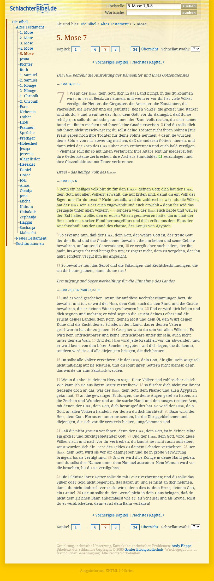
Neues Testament (31, 238)
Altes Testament (30, 27)
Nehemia (28, 112)
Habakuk (28, 212)
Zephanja (28, 217)
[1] (160, 156)
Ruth (24, 70)
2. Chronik (29, 101)
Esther (25, 117)
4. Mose (26, 48)
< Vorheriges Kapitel (110, 62)
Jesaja (25, 149)
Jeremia (27, 154)
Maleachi (28, 233)
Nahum (26, 207)
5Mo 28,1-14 (70, 290)
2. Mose (26, 38)
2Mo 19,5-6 (69, 181)
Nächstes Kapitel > (148, 62)
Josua (24, 59)
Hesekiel (27, 164)
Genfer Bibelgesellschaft (143, 549)
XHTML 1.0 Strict (119, 571)
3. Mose (26, 43)
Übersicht (149, 49)
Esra (24, 106)
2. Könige (28, 91)
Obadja (26, 191)
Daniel (25, 170)
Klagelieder (30, 159)
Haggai (26, 222)
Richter (26, 64)
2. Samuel (28, 80)
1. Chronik (29, 96)
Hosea (25, 175)
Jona (24, 196)
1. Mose (26, 32)
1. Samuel (28, 75)
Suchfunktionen (30, 243)
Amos (24, 185)
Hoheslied (28, 143)
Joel (23, 180)
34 (135, 49)
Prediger (27, 138)
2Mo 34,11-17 (71, 84)
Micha (25, 201)
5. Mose (27, 54)
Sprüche (27, 133)
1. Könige (28, 85)
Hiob (24, 122)
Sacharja (27, 227)
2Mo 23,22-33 (90, 290)
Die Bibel (20, 22)
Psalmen (27, 127)
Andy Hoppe (182, 546)
